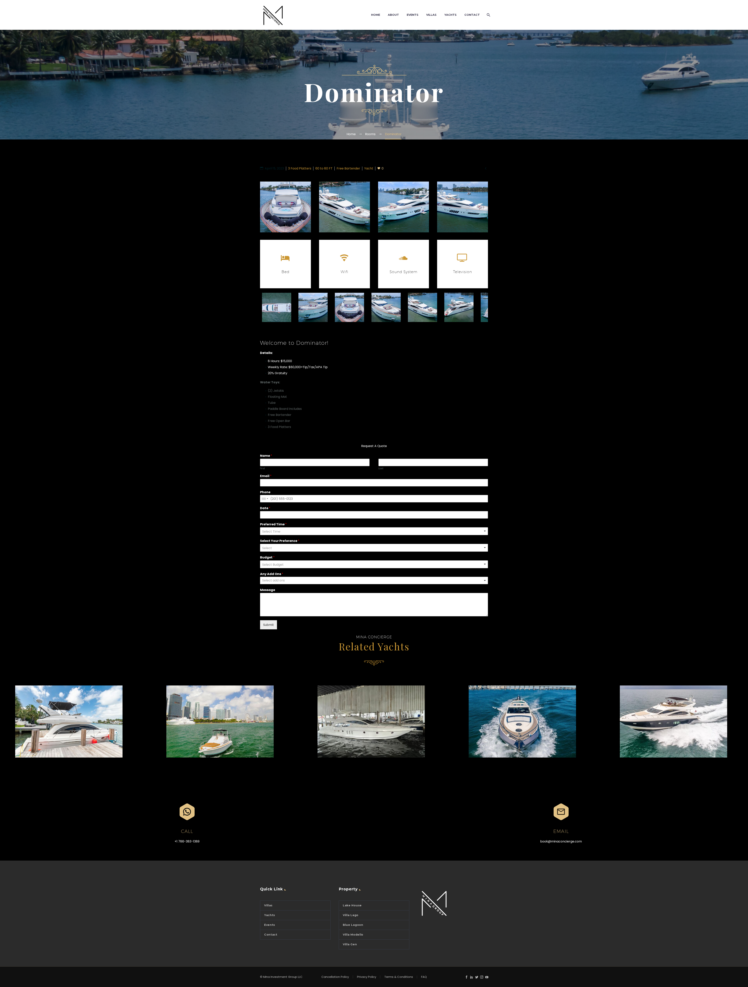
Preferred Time (273, 524)
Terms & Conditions (398, 977)
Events (269, 925)
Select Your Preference (279, 541)
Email (266, 476)
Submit (268, 625)
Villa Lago (350, 915)
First (262, 468)
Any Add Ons (271, 574)
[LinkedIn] (471, 977)
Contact (270, 934)
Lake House (352, 905)
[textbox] (292, 580)
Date (265, 508)
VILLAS (431, 15)
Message (267, 590)
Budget (267, 558)
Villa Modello (353, 934)
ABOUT (393, 15)
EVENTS (412, 15)
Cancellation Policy (335, 977)
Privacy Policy (366, 977)
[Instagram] (481, 977)
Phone (265, 492)
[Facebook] (466, 977)
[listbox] (374, 531)
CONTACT (472, 15)
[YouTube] (486, 977)
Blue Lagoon (353, 925)
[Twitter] (476, 977)
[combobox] (264, 498)
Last (380, 468)
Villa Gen (350, 944)
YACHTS (450, 15)
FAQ (424, 977)
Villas (268, 905)
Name (266, 456)
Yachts (269, 915)
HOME (375, 15)
